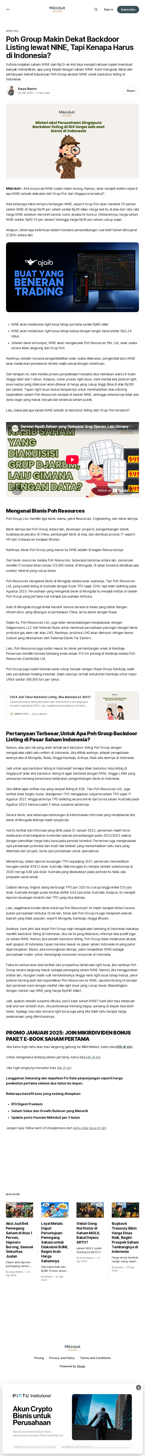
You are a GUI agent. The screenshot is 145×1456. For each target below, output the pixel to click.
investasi (12, 30)
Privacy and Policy (62, 1358)
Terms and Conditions (95, 1358)
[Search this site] (96, 9)
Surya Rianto (27, 89)
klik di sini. (93, 1057)
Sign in (108, 9)
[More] (8, 9)
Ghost (81, 1366)
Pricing (39, 1358)
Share (131, 91)
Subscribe (128, 9)
